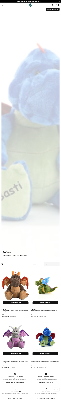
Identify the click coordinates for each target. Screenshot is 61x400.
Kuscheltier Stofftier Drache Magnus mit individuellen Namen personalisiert (45, 362)
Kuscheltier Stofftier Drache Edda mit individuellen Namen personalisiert (14, 311)
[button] (14, 5)
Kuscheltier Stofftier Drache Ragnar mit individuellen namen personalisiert (44, 311)
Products (3, 309)
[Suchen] (52, 5)
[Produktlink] (15, 286)
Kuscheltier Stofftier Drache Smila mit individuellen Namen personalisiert (14, 362)
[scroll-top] (58, 397)
